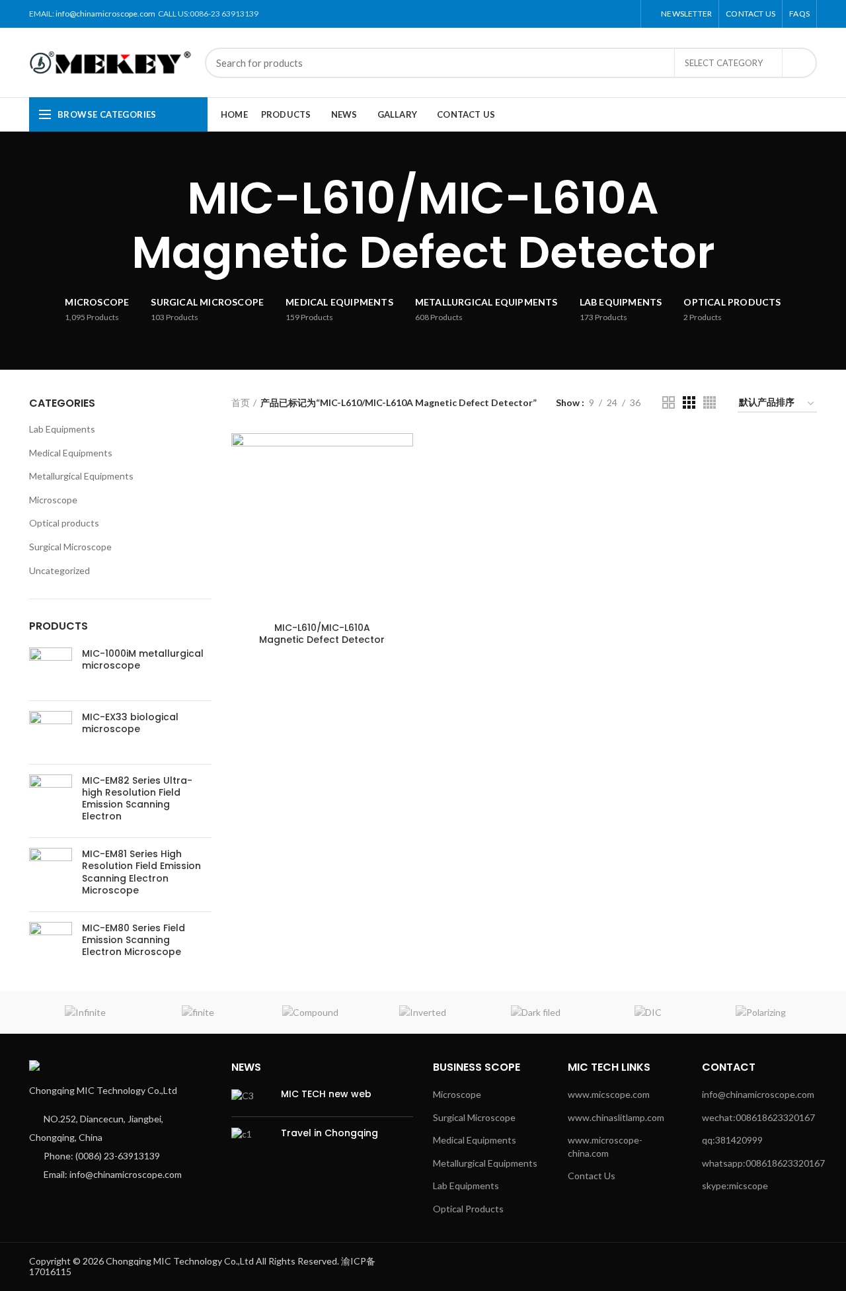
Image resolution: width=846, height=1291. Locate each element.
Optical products (64, 522)
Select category (724, 63)
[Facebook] (565, 13)
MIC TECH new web (326, 1094)
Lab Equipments (62, 429)
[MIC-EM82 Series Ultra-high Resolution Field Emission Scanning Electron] (50, 801)
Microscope (53, 499)
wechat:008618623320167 (758, 1117)
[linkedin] (611, 13)
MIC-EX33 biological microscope (130, 723)
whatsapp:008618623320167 (763, 1163)
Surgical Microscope (70, 546)
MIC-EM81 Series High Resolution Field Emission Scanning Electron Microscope (141, 872)
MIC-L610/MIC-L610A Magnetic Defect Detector (322, 634)
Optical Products (468, 1208)
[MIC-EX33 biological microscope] (50, 732)
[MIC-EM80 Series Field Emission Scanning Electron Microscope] (50, 943)
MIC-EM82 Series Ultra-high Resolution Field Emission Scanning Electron (137, 798)
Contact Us (591, 1175)
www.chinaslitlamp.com (616, 1117)
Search (799, 63)
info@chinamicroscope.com (105, 14)
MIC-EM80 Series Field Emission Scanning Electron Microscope (133, 940)
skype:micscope (735, 1185)
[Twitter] (580, 13)
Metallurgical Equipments (81, 475)
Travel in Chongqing (329, 1133)
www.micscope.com (609, 1094)
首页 (240, 402)
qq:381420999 (732, 1139)
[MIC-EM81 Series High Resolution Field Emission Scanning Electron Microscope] (50, 874)
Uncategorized (59, 570)
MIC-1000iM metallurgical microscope (143, 659)
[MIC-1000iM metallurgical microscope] (50, 668)
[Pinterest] (595, 13)
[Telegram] (626, 13)
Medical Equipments (70, 452)
